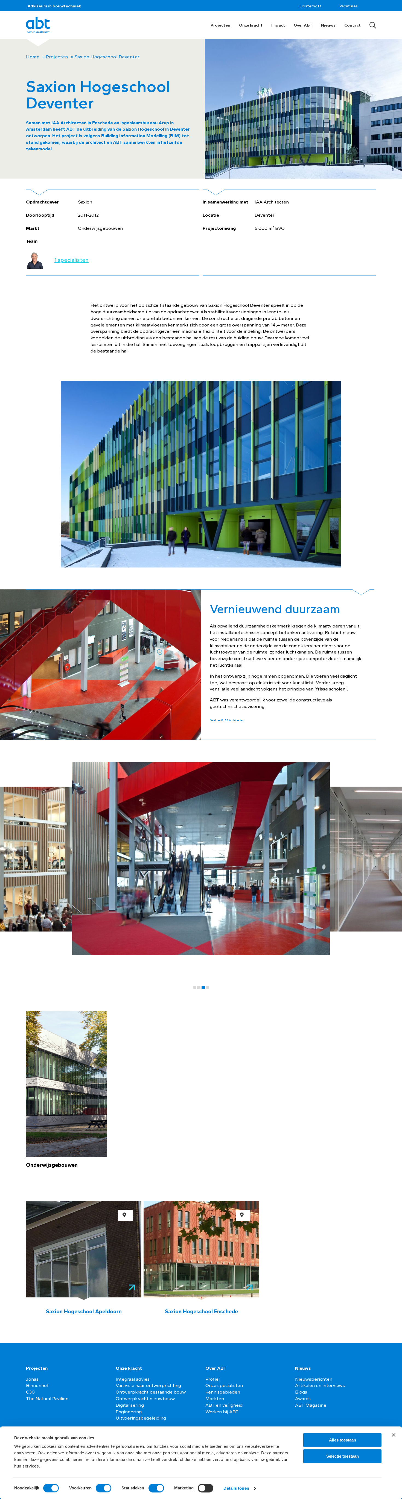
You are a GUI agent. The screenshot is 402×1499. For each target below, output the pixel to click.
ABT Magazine (310, 1405)
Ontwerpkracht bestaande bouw (151, 1392)
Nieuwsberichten (313, 1379)
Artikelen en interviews (320, 1385)
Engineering (129, 1411)
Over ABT (303, 25)
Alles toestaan (342, 1440)
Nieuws (328, 25)
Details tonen (236, 1488)
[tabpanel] (201, 862)
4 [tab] (207, 987)
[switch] (103, 1488)
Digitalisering (130, 1405)
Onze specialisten (224, 1385)
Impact (278, 25)
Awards (303, 1398)
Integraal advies (133, 1379)
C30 (30, 1392)
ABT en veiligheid (224, 1405)
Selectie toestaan (342, 1456)
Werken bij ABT (221, 1411)
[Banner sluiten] (393, 1435)
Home (32, 56)
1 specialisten (71, 260)
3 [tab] (203, 987)
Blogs (301, 1392)
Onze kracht (251, 25)
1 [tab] (194, 987)
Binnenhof (37, 1385)
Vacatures (348, 6)
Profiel (212, 1379)
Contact (352, 25)
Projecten (220, 25)
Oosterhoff (310, 6)
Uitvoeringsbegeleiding (141, 1418)
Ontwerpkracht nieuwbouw (145, 1398)
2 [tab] (198, 987)
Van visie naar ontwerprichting (148, 1385)
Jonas (32, 1379)
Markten (214, 1398)
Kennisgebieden (222, 1392)
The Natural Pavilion (47, 1398)
